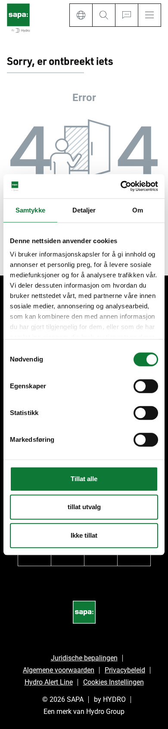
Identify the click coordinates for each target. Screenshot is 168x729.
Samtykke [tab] (30, 210)
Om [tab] (137, 210)
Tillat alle (84, 478)
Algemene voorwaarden (58, 670)
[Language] (80, 15)
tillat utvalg (84, 506)
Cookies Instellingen (113, 682)
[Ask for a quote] (126, 15)
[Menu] (149, 15)
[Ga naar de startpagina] (18, 19)
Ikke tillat (84, 535)
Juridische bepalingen (84, 658)
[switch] (146, 386)
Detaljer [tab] (84, 210)
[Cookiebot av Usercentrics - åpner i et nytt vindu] (121, 186)
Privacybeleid (125, 670)
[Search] (103, 15)
